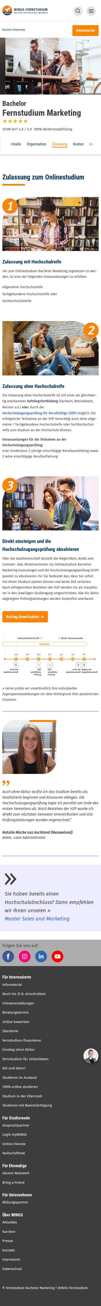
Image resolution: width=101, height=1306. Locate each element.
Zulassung (59, 144)
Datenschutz (12, 1269)
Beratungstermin (15, 1012)
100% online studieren (20, 1087)
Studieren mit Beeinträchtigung (27, 1105)
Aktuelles (9, 1222)
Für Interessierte (16, 977)
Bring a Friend (13, 1182)
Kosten (78, 144)
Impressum (11, 1259)
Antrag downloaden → (25, 616)
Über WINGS (12, 1214)
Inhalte (16, 144)
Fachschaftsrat (13, 1153)
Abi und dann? (14, 1068)
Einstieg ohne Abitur (18, 1049)
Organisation (36, 144)
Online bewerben (16, 1022)
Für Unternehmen (17, 1194)
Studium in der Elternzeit (22, 1096)
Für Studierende (16, 1117)
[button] (78, 11)
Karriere (8, 1232)
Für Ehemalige (14, 1165)
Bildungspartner (15, 1202)
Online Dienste (14, 1144)
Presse (7, 1241)
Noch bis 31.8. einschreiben (24, 994)
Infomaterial (12, 985)
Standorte (10, 1031)
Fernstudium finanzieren (21, 1040)
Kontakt (8, 1250)
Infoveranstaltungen (18, 1003)
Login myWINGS (14, 1134)
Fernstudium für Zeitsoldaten (25, 1059)
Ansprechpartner (15, 1125)
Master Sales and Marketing (37, 919)
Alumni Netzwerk (15, 1173)
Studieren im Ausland (19, 1077)
